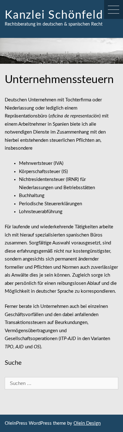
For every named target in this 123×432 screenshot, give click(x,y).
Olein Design (87, 423)
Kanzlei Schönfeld (54, 15)
